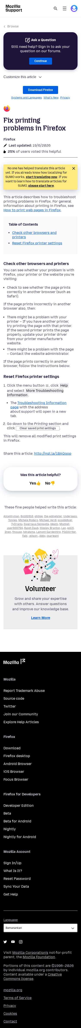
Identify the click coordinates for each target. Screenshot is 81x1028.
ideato (54, 524)
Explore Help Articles (21, 722)
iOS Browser (13, 772)
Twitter (9, 706)
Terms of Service (17, 998)
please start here (41, 186)
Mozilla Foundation (39, 957)
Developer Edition (18, 805)
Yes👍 (35, 483)
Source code (13, 698)
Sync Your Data (16, 886)
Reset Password (17, 879)
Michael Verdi (47, 520)
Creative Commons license (32, 976)
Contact (10, 1021)
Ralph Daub (31, 528)
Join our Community (20, 714)
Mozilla (14, 662)
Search (55, 8)
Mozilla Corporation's (30, 953)
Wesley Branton (50, 528)
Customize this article (19, 77)
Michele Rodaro (28, 520)
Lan (63, 528)
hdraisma (29, 531)
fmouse (17, 531)
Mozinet (64, 524)
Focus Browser (15, 779)
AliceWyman (11, 516)
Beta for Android (17, 821)
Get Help (10, 894)
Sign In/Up (12, 863)
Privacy (65, 97)
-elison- (33, 535)
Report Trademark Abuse (24, 691)
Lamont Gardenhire (48, 531)
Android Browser (17, 764)
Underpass (70, 516)
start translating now (41, 177)
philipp (39, 516)
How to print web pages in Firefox (32, 210)
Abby (42, 535)
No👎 (50, 483)
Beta (7, 813)
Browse (13, 26)
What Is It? (12, 871)
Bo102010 (27, 516)
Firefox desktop (16, 756)
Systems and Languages (26, 97)
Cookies (10, 1013)
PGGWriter (69, 531)
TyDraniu (16, 524)
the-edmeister (53, 516)
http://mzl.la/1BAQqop (52, 453)
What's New (51, 97)
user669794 (15, 528)
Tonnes (12, 520)
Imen (8, 531)
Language (10, 920)
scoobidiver (65, 520)
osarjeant (53, 535)
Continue (40, 61)
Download (12, 748)
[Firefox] (40, 109)
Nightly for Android (19, 837)
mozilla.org (12, 990)
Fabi (24, 535)
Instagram (20, 942)
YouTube (13, 942)
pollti (70, 528)
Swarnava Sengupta (36, 524)
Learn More (40, 618)
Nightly (9, 829)
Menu (64, 8)
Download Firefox (40, 90)
